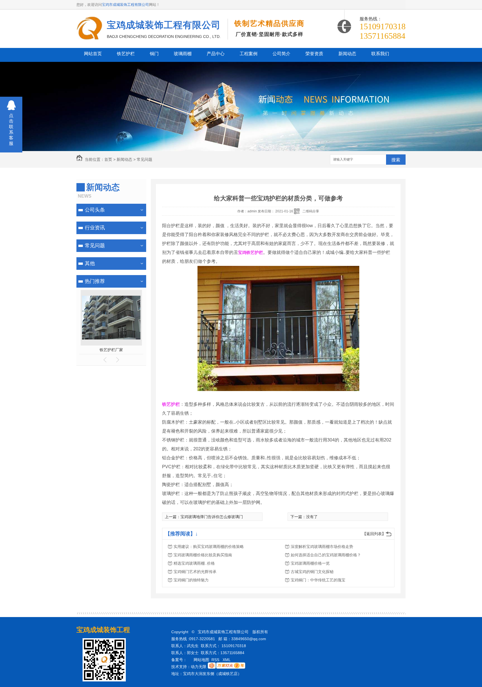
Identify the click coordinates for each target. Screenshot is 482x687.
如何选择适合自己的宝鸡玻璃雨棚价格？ (326, 555)
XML (227, 659)
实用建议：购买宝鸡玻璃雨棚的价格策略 (208, 546)
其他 (90, 263)
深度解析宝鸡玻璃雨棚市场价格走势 (322, 546)
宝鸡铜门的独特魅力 (191, 580)
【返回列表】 (374, 533)
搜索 (395, 159)
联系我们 (380, 53)
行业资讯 (95, 227)
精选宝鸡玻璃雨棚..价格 (194, 563)
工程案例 (248, 53)
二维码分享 (310, 211)
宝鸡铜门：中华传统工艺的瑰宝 (318, 580)
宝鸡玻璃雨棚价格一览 (310, 563)
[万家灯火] (226, 667)
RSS (215, 659)
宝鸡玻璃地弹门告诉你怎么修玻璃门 (211, 516)
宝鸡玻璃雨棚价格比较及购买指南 (202, 555)
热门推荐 (95, 281)
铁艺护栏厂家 (111, 350)
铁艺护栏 (126, 53)
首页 (108, 159)
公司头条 (95, 210)
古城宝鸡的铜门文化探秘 (312, 571)
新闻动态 (347, 53)
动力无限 (198, 666)
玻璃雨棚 (183, 53)
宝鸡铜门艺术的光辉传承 (194, 571)
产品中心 (216, 53)
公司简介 (281, 53)
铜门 (154, 53)
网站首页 (93, 53)
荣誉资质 (314, 53)
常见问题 (144, 159)
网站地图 (201, 659)
